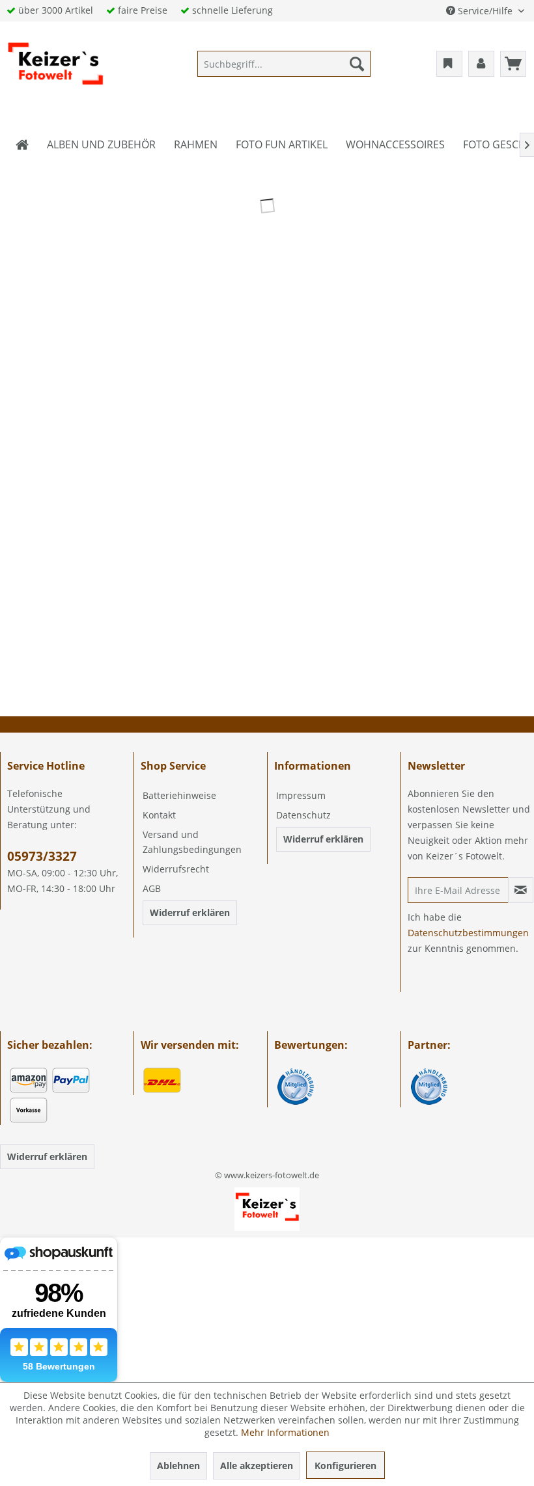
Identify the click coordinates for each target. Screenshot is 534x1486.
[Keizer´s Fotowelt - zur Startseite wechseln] (55, 67)
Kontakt (159, 815)
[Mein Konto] (481, 64)
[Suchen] (357, 64)
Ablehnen (178, 1465)
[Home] (22, 144)
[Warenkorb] (513, 64)
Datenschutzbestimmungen (468, 932)
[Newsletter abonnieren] (520, 890)
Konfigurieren (345, 1465)
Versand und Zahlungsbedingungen (192, 842)
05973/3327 (42, 856)
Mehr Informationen (285, 1432)
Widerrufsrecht (176, 869)
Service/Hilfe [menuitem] (485, 11)
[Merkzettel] (449, 64)
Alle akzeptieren (256, 1465)
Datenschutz (303, 815)
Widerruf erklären (190, 912)
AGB (152, 888)
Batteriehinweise (179, 795)
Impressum (301, 795)
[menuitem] (284, 64)
